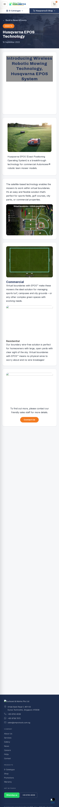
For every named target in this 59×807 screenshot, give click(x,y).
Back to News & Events (15, 20)
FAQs (6, 754)
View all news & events (14, 661)
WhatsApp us (43, 482)
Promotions (9, 778)
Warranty (8, 782)
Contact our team (18, 482)
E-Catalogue (14, 11)
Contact (7, 758)
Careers (7, 750)
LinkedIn (9, 446)
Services (7, 738)
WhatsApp (24, 446)
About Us (8, 734)
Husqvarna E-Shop (44, 11)
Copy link (40, 446)
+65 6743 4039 (28, 795)
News (6, 746)
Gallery (7, 742)
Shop (6, 774)
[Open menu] (4, 4)
